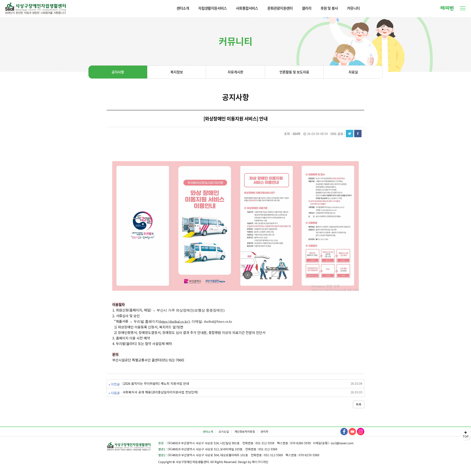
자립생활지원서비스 (212, 8)
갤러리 (306, 8)
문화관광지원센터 (280, 8)
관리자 (264, 431)
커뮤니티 (353, 8)
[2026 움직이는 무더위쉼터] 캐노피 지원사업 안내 (156, 383)
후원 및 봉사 (329, 8)
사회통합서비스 (247, 8)
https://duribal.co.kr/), (175, 321)
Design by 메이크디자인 (253, 462)
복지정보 (176, 72)
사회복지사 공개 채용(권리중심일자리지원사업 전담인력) (160, 392)
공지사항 (117, 72)
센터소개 (182, 8)
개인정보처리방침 (244, 431)
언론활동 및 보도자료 (294, 72)
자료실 (353, 72)
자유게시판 (235, 72)
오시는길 (224, 431)
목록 (358, 404)
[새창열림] (447, 8)
